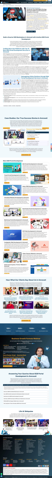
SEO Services (17, 441)
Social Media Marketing (18, 443)
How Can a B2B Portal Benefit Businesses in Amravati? (14, 391)
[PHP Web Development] (12, 235)
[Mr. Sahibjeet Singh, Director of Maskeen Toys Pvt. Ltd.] (41, 291)
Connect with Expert (30, 138)
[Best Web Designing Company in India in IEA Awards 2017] (9, 360)
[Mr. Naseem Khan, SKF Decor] (26, 305)
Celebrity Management (29, 451)
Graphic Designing (29, 452)
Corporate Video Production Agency (30, 447)
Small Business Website (6, 440)
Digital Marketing (24, 2)
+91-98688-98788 (30, 0)
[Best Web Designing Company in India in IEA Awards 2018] (14, 360)
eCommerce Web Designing (7, 443)
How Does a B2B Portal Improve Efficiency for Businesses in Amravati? (17, 398)
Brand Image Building (29, 443)
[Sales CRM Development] (12, 190)
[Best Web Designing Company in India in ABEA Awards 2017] (5, 360)
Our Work (44, 2)
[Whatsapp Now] (1, 474)
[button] (37, 132)
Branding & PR (30, 2)
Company (40, 2)
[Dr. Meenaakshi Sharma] (41, 305)
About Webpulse (40, 440)
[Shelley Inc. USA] (10, 305)
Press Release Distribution (30, 442)
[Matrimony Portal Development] (40, 224)
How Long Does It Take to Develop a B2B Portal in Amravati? (15, 403)
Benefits (10, 105)
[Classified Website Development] (40, 201)
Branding (39, 452)
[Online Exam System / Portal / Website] (40, 268)
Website (18, 2)
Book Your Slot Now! (7, 366)
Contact (49, 2)
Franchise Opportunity (38, 0)
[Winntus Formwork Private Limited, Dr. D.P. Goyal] (10, 291)
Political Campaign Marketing (19, 452)
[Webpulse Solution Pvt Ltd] (5, 2)
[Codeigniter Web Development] (40, 246)
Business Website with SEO (7, 442)
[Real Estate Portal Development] (12, 212)
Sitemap (39, 455)
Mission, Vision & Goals (41, 441)
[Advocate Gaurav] (26, 291)
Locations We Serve (41, 453)
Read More (24, 172)
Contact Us (39, 451)
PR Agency (28, 441)
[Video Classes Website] (12, 257)
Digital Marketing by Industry (19, 453)
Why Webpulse (40, 442)
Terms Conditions (40, 454)
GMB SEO (16, 442)
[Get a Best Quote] (1, 476)
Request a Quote (30, 31)
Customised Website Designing (7, 441)
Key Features (6, 105)
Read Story (15, 366)
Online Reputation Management (31, 440)
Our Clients (39, 443)
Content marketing (17, 451)
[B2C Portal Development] (12, 168)
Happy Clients (18, 105)
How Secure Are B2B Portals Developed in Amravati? (13, 396)
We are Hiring (44, 0)
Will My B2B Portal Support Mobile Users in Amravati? (14, 401)
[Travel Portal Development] (40, 179)
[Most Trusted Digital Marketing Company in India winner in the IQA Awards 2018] (22, 360)
